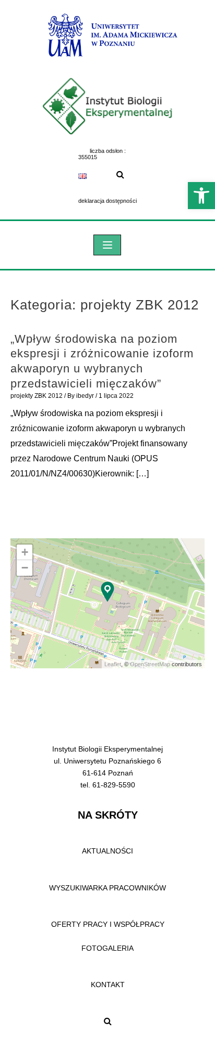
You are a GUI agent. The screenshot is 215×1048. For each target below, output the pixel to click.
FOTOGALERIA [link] (107, 948)
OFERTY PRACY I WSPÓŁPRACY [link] (107, 924)
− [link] (24, 567)
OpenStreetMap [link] (150, 664)
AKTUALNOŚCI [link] (107, 851)
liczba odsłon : (108, 151)
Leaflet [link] (112, 664)
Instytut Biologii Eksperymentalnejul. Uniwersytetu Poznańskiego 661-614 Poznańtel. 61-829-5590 (107, 767)
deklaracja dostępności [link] (107, 201)
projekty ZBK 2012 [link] (36, 395)
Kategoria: (104, 305)
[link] (201, 195)
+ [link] (24, 552)
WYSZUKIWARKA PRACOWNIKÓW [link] (107, 888)
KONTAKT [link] (108, 984)
